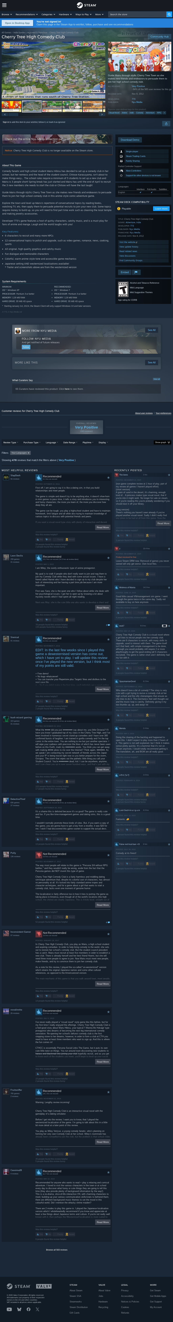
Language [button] (51, 442)
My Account (156, 1307)
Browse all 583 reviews (56, 1250)
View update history (128, 246)
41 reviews (14, 562)
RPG (159, 113)
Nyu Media (137, 102)
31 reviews (14, 724)
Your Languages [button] (19, 453)
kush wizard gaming (21, 717)
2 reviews (14, 1096)
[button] (7, 14)
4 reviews (14, 1174)
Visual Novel (114, 113)
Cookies (125, 1307)
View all (157, 379)
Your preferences (163, 413)
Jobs (100, 1296)
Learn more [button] (161, 208)
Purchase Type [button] (30, 442)
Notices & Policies (130, 1301)
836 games (15, 803)
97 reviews (14, 935)
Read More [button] (103, 527)
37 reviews (14, 805)
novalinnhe (16, 1009)
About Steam (76, 1290)
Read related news (128, 251)
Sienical (14, 637)
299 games (15, 559)
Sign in (6, 122)
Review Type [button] (9, 442)
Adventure (150, 113)
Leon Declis (16, 555)
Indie (132, 113)
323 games (15, 721)
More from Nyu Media (39, 330)
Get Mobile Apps (158, 1296)
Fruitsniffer (16, 1090)
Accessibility (127, 1296)
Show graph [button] (160, 442)
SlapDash (15, 475)
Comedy (139, 113)
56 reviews (14, 479)
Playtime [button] (87, 442)
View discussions (127, 256)
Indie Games (19, 32)
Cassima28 (16, 1170)
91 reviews (14, 641)
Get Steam (155, 1290)
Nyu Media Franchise (37, 32)
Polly (13, 853)
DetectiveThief (17, 799)
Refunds (125, 1313)
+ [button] (164, 113)
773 (133, 99)
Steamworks (76, 1301)
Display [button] (102, 442)
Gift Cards (75, 1313)
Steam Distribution (79, 1307)
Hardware (103, 1301)
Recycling (103, 1307)
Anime (124, 113)
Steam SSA (75, 1296)
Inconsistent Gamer (20, 932)
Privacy (125, 1290)
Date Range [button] (69, 442)
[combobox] (137, 14)
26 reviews (14, 1013)
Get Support (156, 1301)
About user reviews (144, 413)
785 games (15, 1093)
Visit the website (127, 242)
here (67, 389)
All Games (6, 32)
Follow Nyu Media (36, 338)
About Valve (104, 1290)
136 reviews (15, 856)
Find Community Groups (130, 260)
